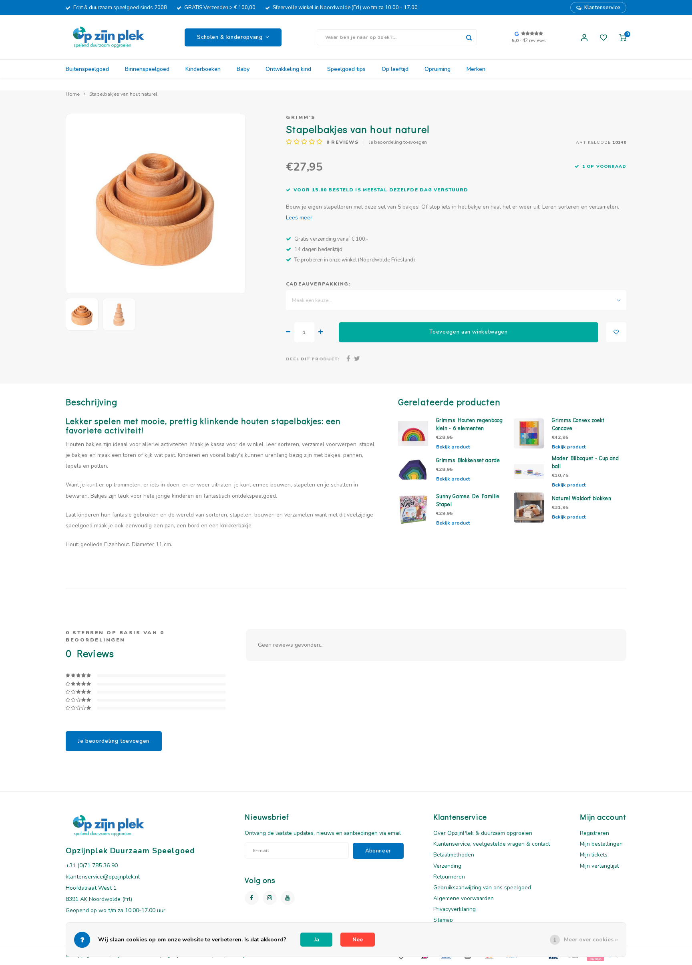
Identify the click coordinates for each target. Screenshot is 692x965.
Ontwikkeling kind (288, 69)
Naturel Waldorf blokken (581, 498)
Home (73, 93)
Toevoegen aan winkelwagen (468, 332)
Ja (316, 939)
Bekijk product (453, 447)
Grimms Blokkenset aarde (468, 460)
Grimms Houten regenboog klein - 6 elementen (469, 424)
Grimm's (301, 117)
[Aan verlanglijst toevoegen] (616, 332)
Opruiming (437, 69)
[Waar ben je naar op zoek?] (469, 37)
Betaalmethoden (453, 854)
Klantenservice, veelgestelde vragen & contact (491, 844)
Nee (357, 939)
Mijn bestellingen (601, 844)
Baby (243, 69)
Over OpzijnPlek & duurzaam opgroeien (482, 833)
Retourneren (449, 877)
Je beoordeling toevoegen (398, 142)
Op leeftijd (395, 69)
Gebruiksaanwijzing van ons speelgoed (482, 887)
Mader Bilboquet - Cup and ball (585, 462)
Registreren (594, 833)
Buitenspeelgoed (87, 69)
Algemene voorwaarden (463, 898)
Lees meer (299, 217)
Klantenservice (602, 7)
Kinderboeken (203, 69)
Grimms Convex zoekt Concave (578, 424)
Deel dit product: (313, 359)
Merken (476, 69)
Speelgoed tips (346, 69)
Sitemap (443, 920)
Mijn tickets (594, 854)
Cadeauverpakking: (318, 284)
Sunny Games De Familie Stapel (468, 500)
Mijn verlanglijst (599, 866)
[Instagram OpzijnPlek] (270, 898)
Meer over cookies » (591, 939)
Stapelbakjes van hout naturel (123, 93)
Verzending (447, 866)
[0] (622, 37)
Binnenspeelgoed (147, 69)
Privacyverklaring (454, 909)
